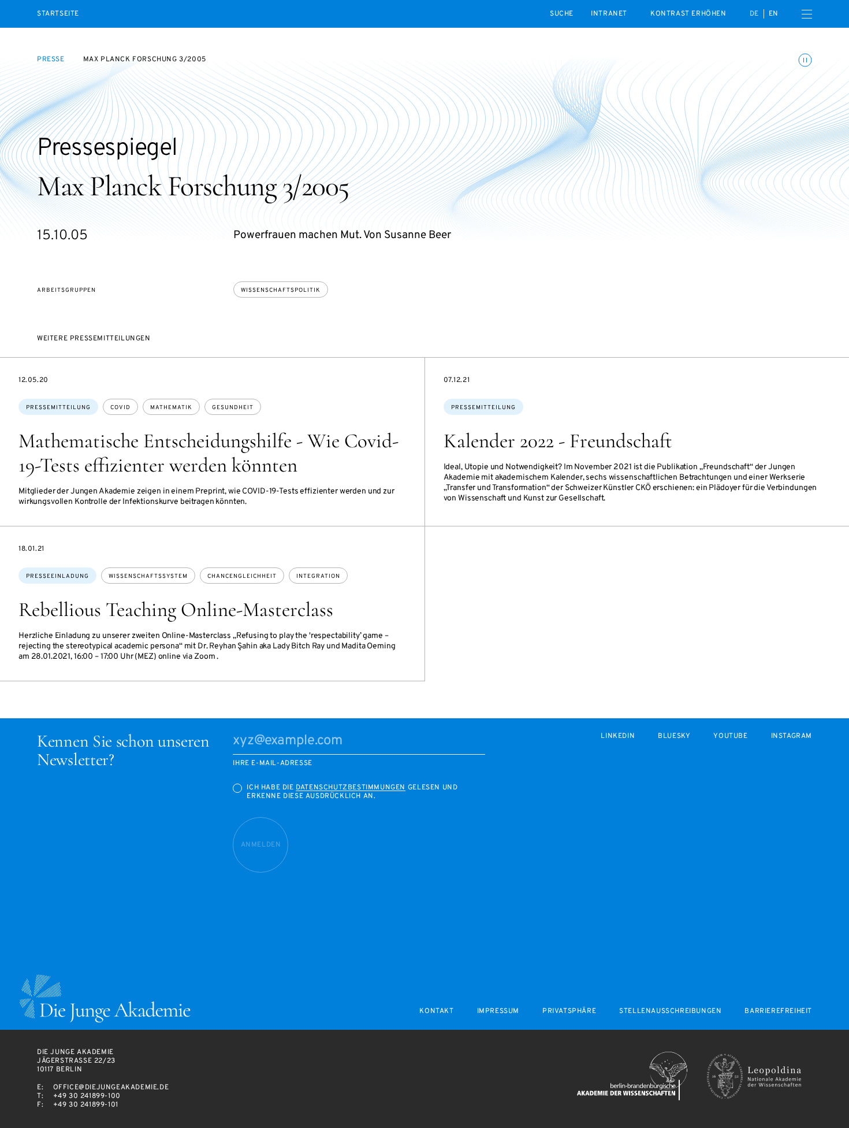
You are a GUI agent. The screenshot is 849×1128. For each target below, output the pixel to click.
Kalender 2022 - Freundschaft (558, 441)
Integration (318, 576)
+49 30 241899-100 (87, 1096)
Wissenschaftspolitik (281, 290)
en (774, 13)
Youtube (730, 736)
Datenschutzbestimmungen (350, 787)
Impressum (498, 1011)
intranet (609, 13)
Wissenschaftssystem (148, 576)
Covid (120, 407)
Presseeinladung (57, 576)
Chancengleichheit (242, 576)
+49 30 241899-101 (85, 1105)
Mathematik (171, 407)
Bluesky (674, 736)
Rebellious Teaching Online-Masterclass (175, 610)
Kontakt (436, 1011)
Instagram (791, 736)
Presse (51, 59)
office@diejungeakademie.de (111, 1087)
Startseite (58, 14)
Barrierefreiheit (778, 1011)
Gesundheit (233, 407)
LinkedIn (618, 736)
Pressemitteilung (58, 407)
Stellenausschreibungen (670, 1011)
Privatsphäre (569, 1011)
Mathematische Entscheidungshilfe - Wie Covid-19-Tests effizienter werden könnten (208, 453)
